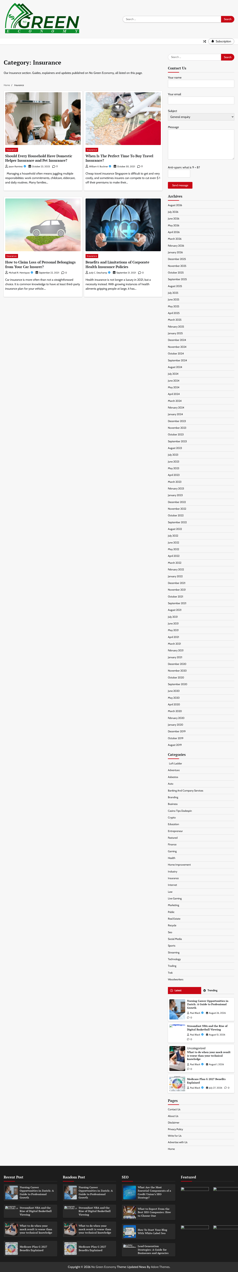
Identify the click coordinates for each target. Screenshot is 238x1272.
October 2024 (176, 353)
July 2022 (173, 535)
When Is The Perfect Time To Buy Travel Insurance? (119, 158)
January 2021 (175, 657)
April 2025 (174, 313)
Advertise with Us (177, 1142)
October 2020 (176, 677)
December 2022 (177, 502)
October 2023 (176, 434)
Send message (180, 185)
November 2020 (177, 670)
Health (171, 858)
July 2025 (173, 292)
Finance (172, 844)
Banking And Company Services (185, 790)
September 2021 (177, 603)
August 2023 (175, 448)
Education (173, 824)
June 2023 (173, 461)
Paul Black (195, 1013)
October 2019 (175, 738)
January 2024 (175, 414)
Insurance (12, 149)
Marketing (173, 905)
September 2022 (177, 522)
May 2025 (173, 306)
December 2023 (177, 421)
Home (171, 1149)
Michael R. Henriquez (19, 272)
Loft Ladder (175, 763)
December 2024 (177, 340)
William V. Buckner (98, 166)
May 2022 (173, 549)
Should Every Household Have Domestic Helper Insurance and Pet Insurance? (38, 158)
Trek (170, 972)
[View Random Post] (204, 41)
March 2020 (175, 711)
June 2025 (173, 299)
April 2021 (173, 637)
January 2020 (175, 724)
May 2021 (173, 630)
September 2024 (177, 360)
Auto (170, 783)
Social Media (175, 939)
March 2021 (174, 643)
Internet (172, 885)
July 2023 (173, 454)
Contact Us (174, 1109)
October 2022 (176, 515)
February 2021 (176, 650)
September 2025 (177, 279)
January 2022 (175, 576)
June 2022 (173, 542)
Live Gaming (175, 898)
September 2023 (177, 441)
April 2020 (174, 704)
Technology (174, 959)
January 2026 (175, 252)
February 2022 (176, 569)
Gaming (172, 851)
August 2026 (175, 205)
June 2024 (173, 380)
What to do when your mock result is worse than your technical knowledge (209, 1055)
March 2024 (174, 401)
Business (173, 804)
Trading (172, 966)
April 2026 (174, 232)
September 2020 (177, 684)
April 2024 (174, 394)
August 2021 (174, 610)
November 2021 (177, 589)
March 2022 (174, 562)
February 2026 (176, 245)
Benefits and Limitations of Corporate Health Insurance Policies (117, 264)
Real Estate (174, 918)
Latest (178, 990)
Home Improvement (179, 864)
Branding (173, 797)
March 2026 (174, 238)
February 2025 (176, 326)
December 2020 (177, 664)
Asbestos (173, 777)
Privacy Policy (175, 1129)
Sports (171, 945)
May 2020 (174, 697)
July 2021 (173, 616)
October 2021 (175, 596)
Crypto (172, 817)
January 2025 (175, 333)
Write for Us (174, 1135)
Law (170, 891)
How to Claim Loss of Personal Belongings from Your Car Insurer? (40, 264)
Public (171, 912)
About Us (173, 1116)
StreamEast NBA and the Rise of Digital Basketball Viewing (207, 1027)
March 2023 (174, 481)
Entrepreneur (175, 831)
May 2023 (173, 468)
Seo (170, 932)
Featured (173, 837)
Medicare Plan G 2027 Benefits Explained (206, 1080)
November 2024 (177, 346)
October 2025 (176, 272)
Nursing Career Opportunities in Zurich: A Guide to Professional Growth (207, 1004)
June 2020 (174, 691)
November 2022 (177, 508)
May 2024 (173, 387)
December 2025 (177, 259)
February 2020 (176, 718)
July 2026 (173, 212)
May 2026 (173, 225)
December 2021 (176, 583)
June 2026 (173, 218)
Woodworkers (175, 979)
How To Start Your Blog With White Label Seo (152, 1231)
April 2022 (173, 556)
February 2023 (176, 488)
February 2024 (176, 407)
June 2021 (173, 623)
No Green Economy (103, 1267)
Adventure (174, 770)
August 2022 (175, 529)
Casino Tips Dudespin (180, 810)
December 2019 (177, 731)
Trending (212, 990)
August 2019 (175, 745)
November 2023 (177, 427)
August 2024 (175, 367)
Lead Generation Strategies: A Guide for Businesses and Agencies (153, 1249)
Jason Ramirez (16, 166)
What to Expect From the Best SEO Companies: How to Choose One (154, 1212)
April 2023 (174, 475)
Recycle (172, 925)
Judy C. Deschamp (98, 272)
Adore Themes (160, 1267)
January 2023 (175, 495)
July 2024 (173, 373)
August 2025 (175, 286)
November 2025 (177, 266)
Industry (172, 871)
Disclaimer (173, 1122)
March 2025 (174, 319)
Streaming (173, 952)
